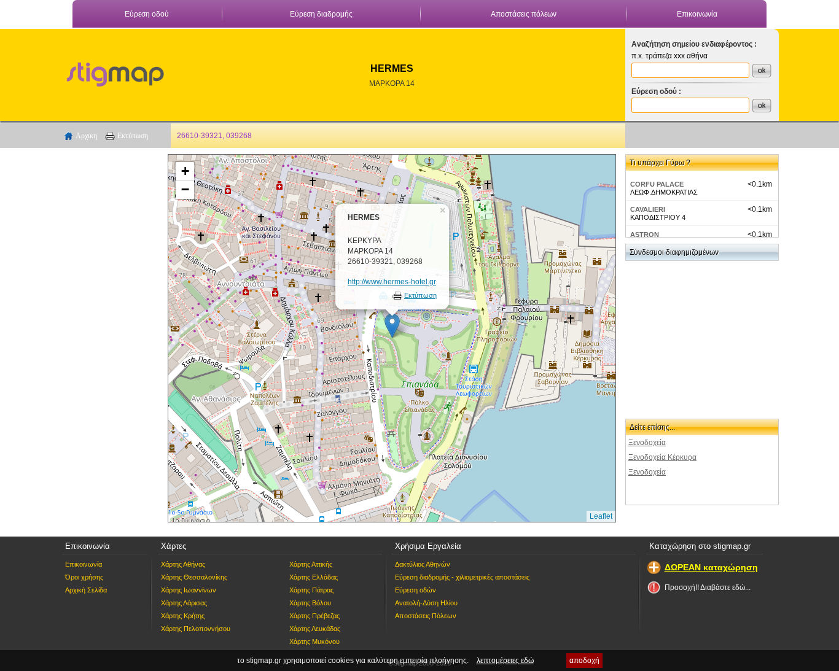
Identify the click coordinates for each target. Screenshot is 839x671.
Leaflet (601, 516)
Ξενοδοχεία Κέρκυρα (662, 457)
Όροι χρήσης (84, 577)
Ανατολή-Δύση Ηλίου (426, 603)
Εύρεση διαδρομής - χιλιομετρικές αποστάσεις (462, 577)
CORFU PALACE (657, 184)
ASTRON (644, 234)
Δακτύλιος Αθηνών (422, 564)
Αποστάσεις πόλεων (523, 14)
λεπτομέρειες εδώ (505, 660)
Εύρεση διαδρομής (321, 14)
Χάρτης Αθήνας (183, 564)
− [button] (185, 189)
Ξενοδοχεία (647, 442)
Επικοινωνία (697, 14)
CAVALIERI (647, 209)
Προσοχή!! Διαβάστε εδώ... (708, 587)
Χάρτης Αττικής (310, 564)
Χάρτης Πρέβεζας (314, 615)
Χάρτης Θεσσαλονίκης (194, 577)
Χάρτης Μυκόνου (314, 641)
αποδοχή (584, 660)
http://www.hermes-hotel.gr (392, 281)
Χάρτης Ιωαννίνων (188, 590)
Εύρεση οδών (415, 590)
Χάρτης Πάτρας (311, 590)
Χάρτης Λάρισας (184, 603)
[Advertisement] (109, 338)
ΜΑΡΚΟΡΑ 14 (392, 83)
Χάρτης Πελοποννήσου (195, 628)
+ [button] (185, 171)
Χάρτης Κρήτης (183, 615)
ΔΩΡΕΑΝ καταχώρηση (711, 567)
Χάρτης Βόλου (310, 603)
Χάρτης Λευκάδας (314, 628)
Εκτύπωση (132, 135)
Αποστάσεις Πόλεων (425, 615)
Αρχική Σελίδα (86, 590)
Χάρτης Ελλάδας (313, 577)
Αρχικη (86, 135)
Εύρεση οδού (147, 14)
